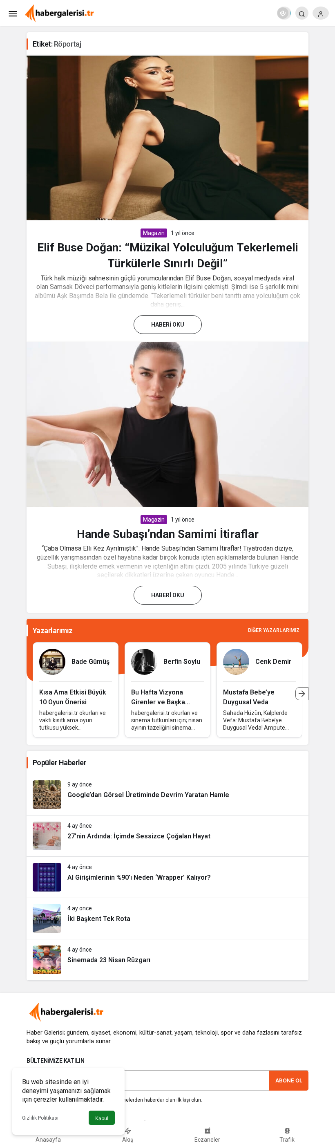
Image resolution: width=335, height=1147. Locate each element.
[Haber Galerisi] (59, 12)
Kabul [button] (101, 1118)
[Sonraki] (301, 693)
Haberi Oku (167, 324)
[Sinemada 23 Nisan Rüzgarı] (167, 959)
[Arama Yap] (301, 13)
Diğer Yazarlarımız (273, 630)
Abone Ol (288, 1080)
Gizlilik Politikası (40, 1118)
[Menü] (12, 13)
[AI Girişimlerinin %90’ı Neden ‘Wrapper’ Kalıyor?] (167, 877)
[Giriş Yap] (321, 13)
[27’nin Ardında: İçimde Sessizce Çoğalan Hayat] (167, 835)
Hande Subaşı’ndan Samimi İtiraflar (168, 534)
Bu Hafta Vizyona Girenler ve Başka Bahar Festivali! (158, 702)
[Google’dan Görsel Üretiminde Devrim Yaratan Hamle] (167, 794)
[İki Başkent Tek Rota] (167, 918)
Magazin (154, 233)
